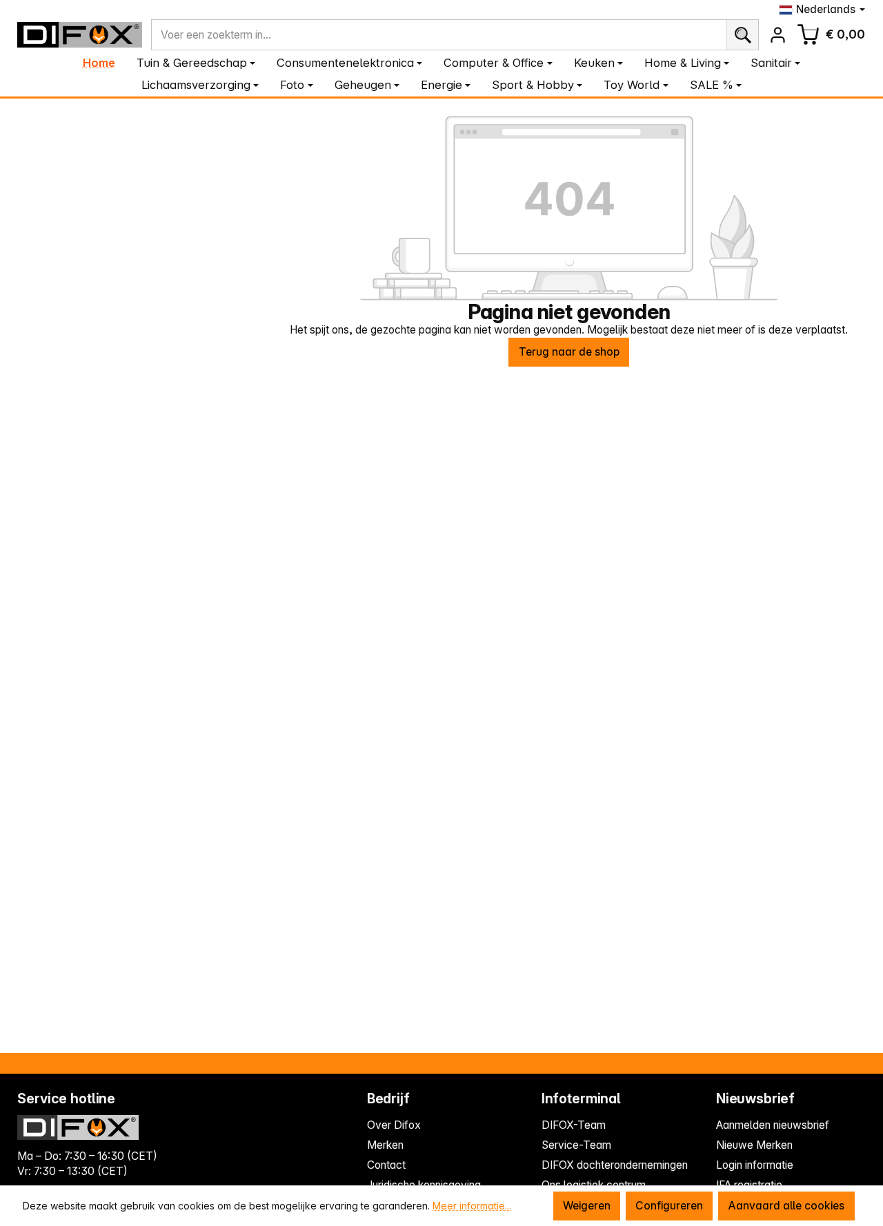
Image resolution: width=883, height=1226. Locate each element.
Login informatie (754, 1165)
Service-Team (576, 1145)
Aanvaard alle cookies (786, 1205)
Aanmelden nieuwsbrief (772, 1125)
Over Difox (394, 1125)
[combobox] (439, 35)
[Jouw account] (778, 35)
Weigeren (587, 1205)
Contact (386, 1165)
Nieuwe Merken (754, 1145)
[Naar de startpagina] (79, 35)
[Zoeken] (742, 35)
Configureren (669, 1205)
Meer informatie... (472, 1206)
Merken (385, 1145)
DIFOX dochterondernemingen (615, 1165)
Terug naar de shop (569, 351)
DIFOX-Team (574, 1125)
